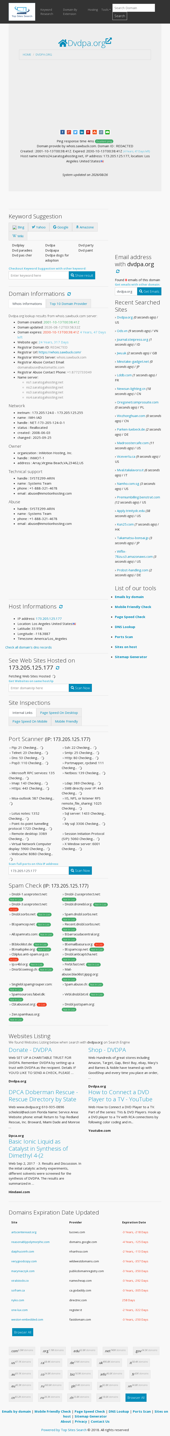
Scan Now (82, 688)
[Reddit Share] (101, 131)
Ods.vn (122, 330)
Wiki (20, 236)
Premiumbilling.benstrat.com (138, 497)
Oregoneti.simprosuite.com (137, 402)
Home (27, 54)
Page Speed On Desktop (59, 712)
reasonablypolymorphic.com (30, 1242)
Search (119, 16)
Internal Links (22, 712)
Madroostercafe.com (133, 443)
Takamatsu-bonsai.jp (133, 538)
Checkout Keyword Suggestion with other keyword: (47, 268)
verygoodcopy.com (24, 1261)
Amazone (86, 227)
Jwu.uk (121, 353)
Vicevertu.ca (126, 456)
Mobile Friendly (66, 721)
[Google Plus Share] (69, 131)
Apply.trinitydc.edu (131, 510)
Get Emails (151, 291)
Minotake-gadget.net (133, 361)
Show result (83, 275)
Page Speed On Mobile (29, 721)
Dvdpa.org (44, 54)
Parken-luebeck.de (131, 429)
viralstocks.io (20, 1281)
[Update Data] (68, 294)
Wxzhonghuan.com (131, 415)
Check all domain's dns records (28, 647)
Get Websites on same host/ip (31, 681)
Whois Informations (27, 303)
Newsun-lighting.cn (131, 388)
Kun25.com (125, 524)
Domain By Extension (70, 12)
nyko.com (17, 1300)
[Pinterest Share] (88, 131)
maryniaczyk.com (23, 1271)
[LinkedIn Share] (82, 131)
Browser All (22, 1332)
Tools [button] (104, 10)
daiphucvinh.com (22, 1251)
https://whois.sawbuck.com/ (60, 352)
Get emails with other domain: (137, 284)
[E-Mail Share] (107, 131)
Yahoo (40, 227)
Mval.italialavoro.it (130, 470)
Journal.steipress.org (132, 339)
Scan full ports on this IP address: (34, 864)
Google (62, 227)
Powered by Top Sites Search (64, 1430)
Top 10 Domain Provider (68, 303)
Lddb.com (124, 375)
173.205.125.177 (49, 618)
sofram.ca (18, 1290)
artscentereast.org (23, 1232)
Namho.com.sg (128, 483)
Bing (20, 227)
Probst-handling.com (132, 570)
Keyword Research (47, 12)
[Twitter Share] (75, 131)
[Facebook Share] (62, 131)
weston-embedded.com (27, 1319)
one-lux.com (19, 1310)
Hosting (93, 10)
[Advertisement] (85, 94)
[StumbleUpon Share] (94, 131)
